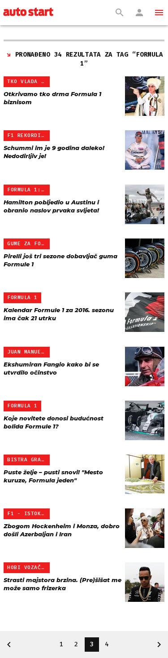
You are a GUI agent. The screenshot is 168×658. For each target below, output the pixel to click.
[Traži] (120, 12)
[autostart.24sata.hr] (28, 13)
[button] (159, 12)
